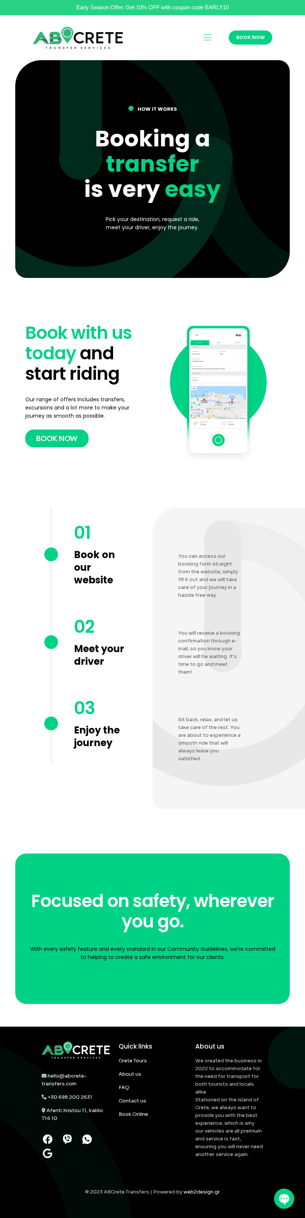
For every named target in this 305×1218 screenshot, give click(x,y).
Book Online (133, 1114)
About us (130, 1074)
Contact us (132, 1101)
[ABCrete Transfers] (78, 37)
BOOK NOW (250, 37)
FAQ (124, 1087)
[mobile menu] (207, 37)
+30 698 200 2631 (70, 1097)
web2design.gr (201, 1192)
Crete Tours (133, 1060)
